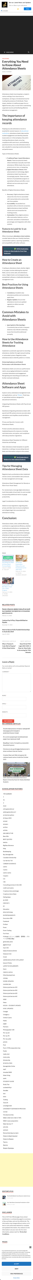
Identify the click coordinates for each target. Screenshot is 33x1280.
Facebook (6, 921)
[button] (30, 1247)
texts (4, 1096)
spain (4, 1078)
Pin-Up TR (6, 1036)
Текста (5, 1142)
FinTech (5, 924)
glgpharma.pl (7, 945)
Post (4, 1045)
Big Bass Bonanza (8, 845)
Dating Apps (7, 897)
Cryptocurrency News (9, 894)
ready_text (6, 1054)
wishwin (5, 1130)
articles (5, 830)
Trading (5, 1099)
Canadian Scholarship (9, 857)
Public (5, 1051)
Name (4, 695)
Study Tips (6, 1084)
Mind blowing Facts (9, 975)
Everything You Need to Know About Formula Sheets (8, 564)
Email (4, 703)
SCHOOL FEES (7, 1063)
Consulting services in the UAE (12, 885)
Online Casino (7, 1017)
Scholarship (6, 1060)
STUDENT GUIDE (8, 1081)
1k (4, 800)
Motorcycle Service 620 (10, 993)
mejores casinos (8, 972)
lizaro (4, 969)
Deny (16, 1269)
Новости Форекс (8, 1139)
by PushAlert (5, 10)
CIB (4, 882)
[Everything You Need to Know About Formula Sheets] (8, 558)
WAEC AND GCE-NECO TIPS (12, 1118)
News (5, 1002)
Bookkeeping (7, 851)
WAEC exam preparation (10, 1121)
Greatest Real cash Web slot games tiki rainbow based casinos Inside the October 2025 (15, 757)
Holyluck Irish (7, 954)
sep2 (4, 1069)
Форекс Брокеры (8, 1148)
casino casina (7, 873)
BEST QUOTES (7, 839)
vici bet (5, 1112)
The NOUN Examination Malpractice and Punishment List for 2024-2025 (21, 566)
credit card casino (8, 888)
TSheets (19, 395)
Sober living (6, 1075)
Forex (5, 927)
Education (6, 909)
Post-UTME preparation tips (11, 1048)
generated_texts (8, 941)
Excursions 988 (7, 918)
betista (5, 842)
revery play (6, 1057)
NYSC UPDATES (8, 1008)
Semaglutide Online (9, 1066)
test (4, 1093)
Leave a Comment (6, 71)
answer (5, 821)
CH (4, 879)
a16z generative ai (8, 809)
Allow (27, 9)
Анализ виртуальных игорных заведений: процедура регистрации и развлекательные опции (16, 731)
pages (5, 1023)
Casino (5, 869)
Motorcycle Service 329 (10, 987)
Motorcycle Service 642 (10, 996)
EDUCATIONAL (5, 58)
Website (5, 712)
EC (4, 906)
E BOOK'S (6, 903)
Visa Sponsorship (8, 1115)
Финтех (5, 1145)
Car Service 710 (7, 860)
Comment (6, 671)
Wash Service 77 (8, 1124)
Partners (5, 1027)
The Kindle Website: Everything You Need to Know (18, 1196)
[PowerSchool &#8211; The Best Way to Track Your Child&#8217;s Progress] (8, 580)
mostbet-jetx (7, 984)
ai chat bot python (8, 815)
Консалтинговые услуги (10, 1133)
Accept (16, 1264)
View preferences (16, 1273)
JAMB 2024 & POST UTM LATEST (13, 960)
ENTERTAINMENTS (9, 915)
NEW (4, 999)
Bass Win (6, 836)
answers (5, 824)
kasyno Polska (7, 963)
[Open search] (28, 52)
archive (5, 827)
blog (4, 848)
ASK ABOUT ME (8, 833)
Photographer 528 (8, 1030)
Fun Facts (6, 933)
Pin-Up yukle (7, 1039)
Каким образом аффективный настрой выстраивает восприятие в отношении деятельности (16, 611)
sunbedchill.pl (7, 1087)
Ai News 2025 (7, 818)
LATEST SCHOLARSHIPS (10, 966)
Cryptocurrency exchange (11, 891)
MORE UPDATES (8, 981)
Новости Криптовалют (10, 1136)
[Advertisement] (16, 32)
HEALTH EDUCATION (10, 951)
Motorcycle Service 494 (10, 990)
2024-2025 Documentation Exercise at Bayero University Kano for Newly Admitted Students (16, 780)
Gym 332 (6, 948)
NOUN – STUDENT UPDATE (12, 1005)
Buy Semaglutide (8, 854)
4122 (4, 806)
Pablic (5, 1020)
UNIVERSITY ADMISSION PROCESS (14, 1108)
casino (5, 866)
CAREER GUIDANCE (9, 863)
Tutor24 (5, 1102)
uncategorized (7, 1105)
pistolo (5, 1042)
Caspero (5, 876)
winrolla (5, 1127)
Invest (5, 957)
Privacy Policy (16, 1277)
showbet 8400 (7, 1072)
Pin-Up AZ (6, 1033)
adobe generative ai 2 (9, 812)
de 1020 (5, 900)
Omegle (5, 1011)
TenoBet (5, 1090)
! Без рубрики (7, 794)
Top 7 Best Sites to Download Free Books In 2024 (18, 1202)
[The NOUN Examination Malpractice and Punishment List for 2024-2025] (21, 558)
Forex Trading (7, 930)
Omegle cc (6, 1014)
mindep (5, 978)
